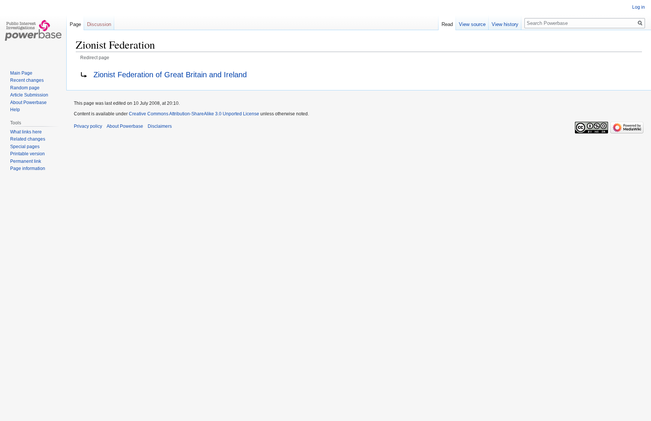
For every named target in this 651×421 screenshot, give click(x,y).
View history (505, 24)
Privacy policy (88, 126)
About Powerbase (28, 102)
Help (15, 109)
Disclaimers (160, 126)
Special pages (25, 146)
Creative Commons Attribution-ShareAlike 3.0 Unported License (194, 113)
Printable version (27, 153)
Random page (25, 87)
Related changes (27, 139)
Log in (638, 7)
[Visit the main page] (33, 30)
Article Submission (29, 95)
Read (447, 24)
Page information (27, 168)
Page (75, 24)
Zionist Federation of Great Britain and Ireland (170, 74)
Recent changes (27, 80)
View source (472, 24)
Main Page (21, 73)
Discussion (99, 24)
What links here (26, 132)
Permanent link (25, 161)
